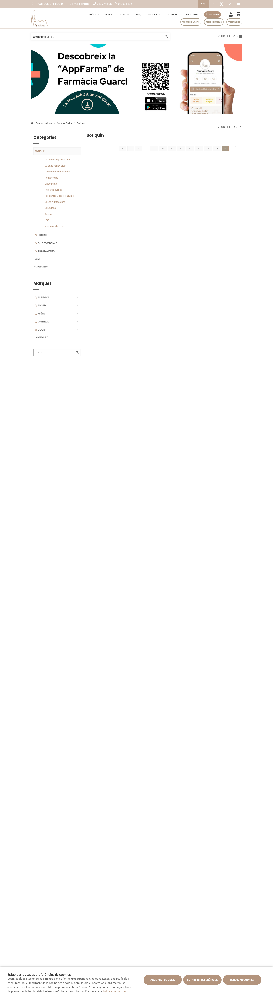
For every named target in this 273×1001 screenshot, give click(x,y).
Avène (41, 313)
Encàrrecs (154, 14)
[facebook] (213, 5)
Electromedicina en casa (57, 171)
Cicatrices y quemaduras (58, 159)
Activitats (124, 14)
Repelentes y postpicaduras (59, 195)
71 (154, 148)
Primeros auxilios (54, 189)
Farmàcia (91, 14)
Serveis (108, 14)
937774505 (104, 4)
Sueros (48, 214)
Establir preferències (202, 979)
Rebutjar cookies (242, 979)
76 (199, 148)
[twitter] (221, 4)
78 (217, 148)
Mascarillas (51, 183)
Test (47, 220)
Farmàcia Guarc (44, 123)
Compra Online (64, 123)
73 (172, 148)
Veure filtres (228, 36)
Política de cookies (115, 991)
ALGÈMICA (43, 297)
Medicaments (214, 21)
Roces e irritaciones (55, 202)
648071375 (124, 4)
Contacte (172, 14)
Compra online (190, 21)
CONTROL (43, 321)
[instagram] (230, 5)
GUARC (41, 329)
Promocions (212, 14)
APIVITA (42, 305)
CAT (203, 3)
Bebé (37, 259)
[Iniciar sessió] (231, 14)
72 (163, 148)
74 (181, 148)
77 (208, 148)
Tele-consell (191, 14)
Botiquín (81, 123)
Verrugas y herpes (54, 226)
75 (190, 148)
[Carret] (238, 13)
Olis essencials (47, 243)
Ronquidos (50, 207)
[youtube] (238, 5)
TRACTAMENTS (46, 251)
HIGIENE (42, 235)
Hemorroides (51, 177)
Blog (139, 14)
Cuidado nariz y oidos (56, 165)
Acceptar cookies (162, 979)
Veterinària (234, 21)
